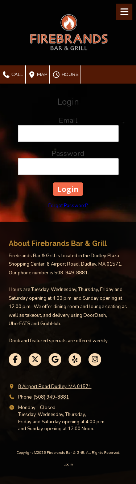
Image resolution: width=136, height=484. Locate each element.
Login (68, 464)
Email (68, 120)
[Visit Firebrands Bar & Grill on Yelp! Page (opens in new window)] (75, 359)
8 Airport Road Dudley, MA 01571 (54, 386)
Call (17, 74)
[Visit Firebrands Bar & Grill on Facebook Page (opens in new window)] (15, 359)
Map (41, 74)
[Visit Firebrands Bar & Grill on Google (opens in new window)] (55, 359)
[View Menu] (124, 12)
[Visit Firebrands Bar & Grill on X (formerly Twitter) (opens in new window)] (35, 359)
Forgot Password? (68, 205)
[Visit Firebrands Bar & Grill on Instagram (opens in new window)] (94, 359)
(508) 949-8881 (51, 397)
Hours (69, 74)
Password (68, 153)
